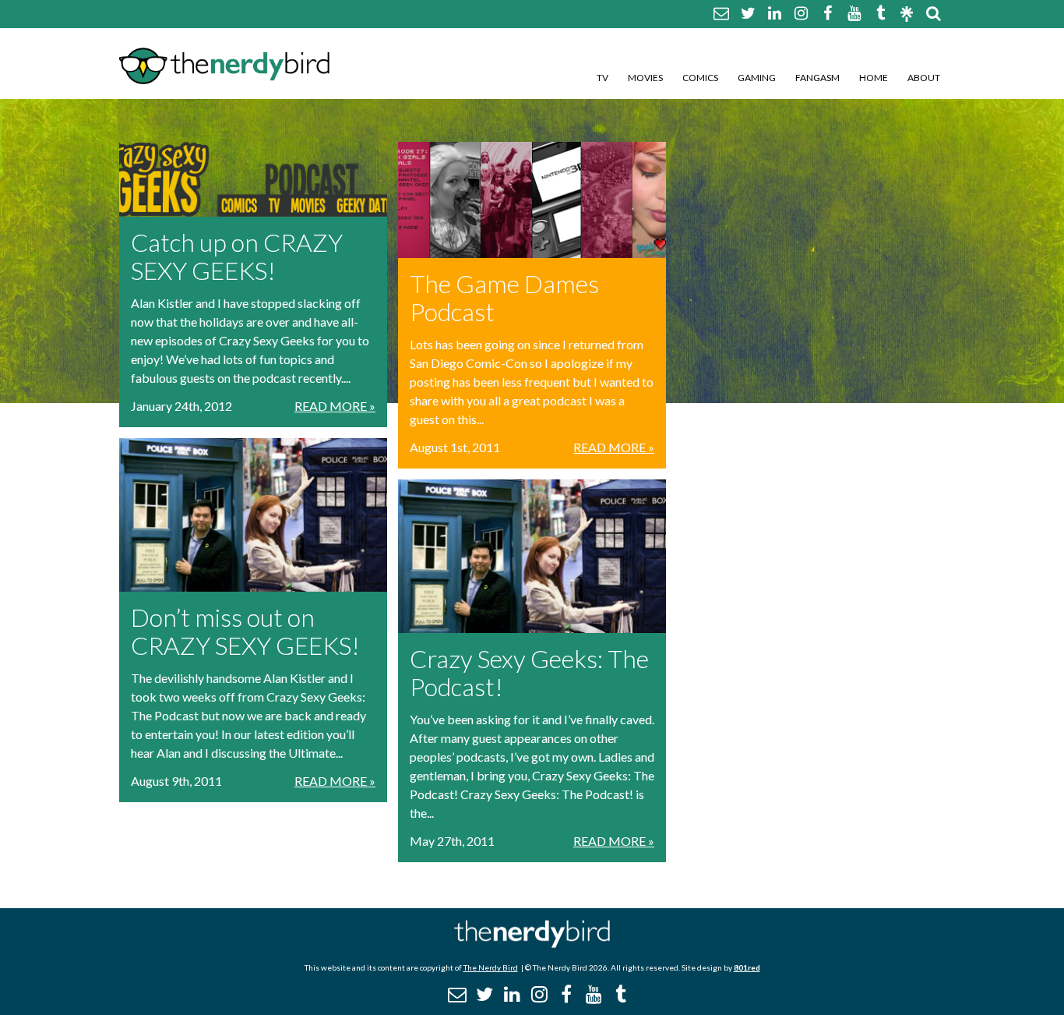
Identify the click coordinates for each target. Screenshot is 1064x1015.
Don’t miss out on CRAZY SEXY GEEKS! (245, 631)
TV (602, 77)
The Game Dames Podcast (504, 297)
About (923, 77)
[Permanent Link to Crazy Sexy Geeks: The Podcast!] (532, 556)
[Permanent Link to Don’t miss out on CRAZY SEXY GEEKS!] (253, 515)
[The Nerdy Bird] (532, 943)
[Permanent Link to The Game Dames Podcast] (532, 200)
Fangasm (817, 77)
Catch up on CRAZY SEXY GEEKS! (237, 256)
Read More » (334, 405)
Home (873, 77)
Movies (645, 77)
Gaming (757, 77)
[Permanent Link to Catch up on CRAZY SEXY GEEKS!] (253, 179)
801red (747, 967)
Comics (700, 77)
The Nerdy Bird (490, 967)
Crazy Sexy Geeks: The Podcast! (529, 672)
